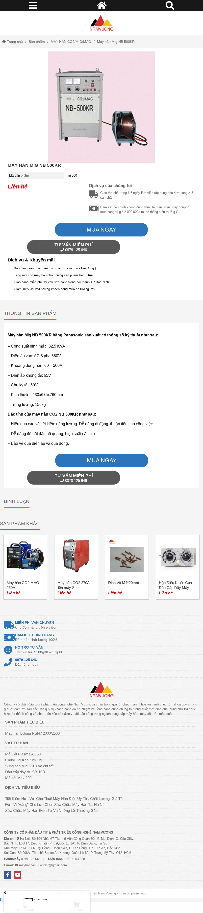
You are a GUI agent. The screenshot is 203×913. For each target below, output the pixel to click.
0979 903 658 (75, 859)
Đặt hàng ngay (26, 662)
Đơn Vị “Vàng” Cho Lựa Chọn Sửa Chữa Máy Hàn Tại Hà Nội (55, 804)
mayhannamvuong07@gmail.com (43, 865)
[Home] (101, 23)
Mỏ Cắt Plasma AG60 (23, 754)
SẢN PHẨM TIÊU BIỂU (25, 722)
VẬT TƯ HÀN (16, 743)
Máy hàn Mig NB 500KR (116, 42)
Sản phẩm (37, 42)
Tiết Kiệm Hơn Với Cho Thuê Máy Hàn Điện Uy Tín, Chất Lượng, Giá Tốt (64, 798)
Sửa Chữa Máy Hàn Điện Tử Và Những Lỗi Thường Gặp (51, 810)
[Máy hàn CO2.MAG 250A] (25, 567)
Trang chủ (14, 42)
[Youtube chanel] (17, 875)
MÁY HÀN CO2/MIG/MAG (71, 42)
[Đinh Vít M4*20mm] (127, 567)
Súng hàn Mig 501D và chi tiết (29, 766)
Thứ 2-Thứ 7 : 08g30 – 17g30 (38, 649)
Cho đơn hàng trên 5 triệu (35, 625)
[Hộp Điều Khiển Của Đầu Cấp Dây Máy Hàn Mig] (177, 567)
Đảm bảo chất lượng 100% (36, 637)
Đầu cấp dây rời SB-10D (25, 772)
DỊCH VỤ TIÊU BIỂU (22, 787)
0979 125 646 (73, 247)
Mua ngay (101, 229)
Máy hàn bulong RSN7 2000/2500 (32, 733)
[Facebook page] (7, 875)
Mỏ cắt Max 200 (18, 778)
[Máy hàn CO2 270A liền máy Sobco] (76, 567)
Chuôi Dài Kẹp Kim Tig (23, 760)
